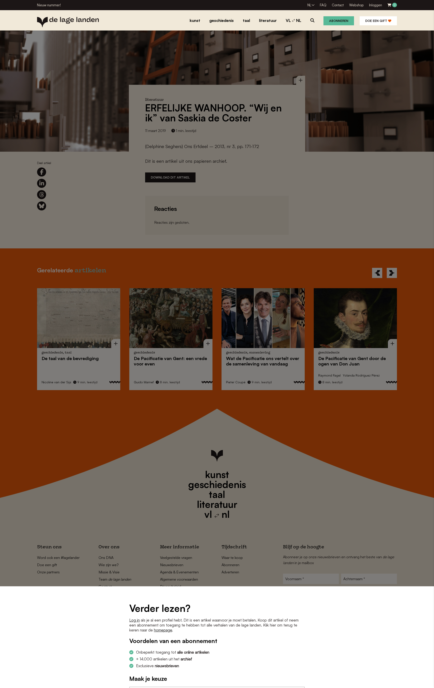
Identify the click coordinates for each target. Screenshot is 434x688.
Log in (134, 620)
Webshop (356, 5)
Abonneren (338, 21)
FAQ (323, 5)
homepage (163, 630)
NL (309, 5)
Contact (338, 5)
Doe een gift (376, 21)
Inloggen (375, 5)
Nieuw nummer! (49, 5)
